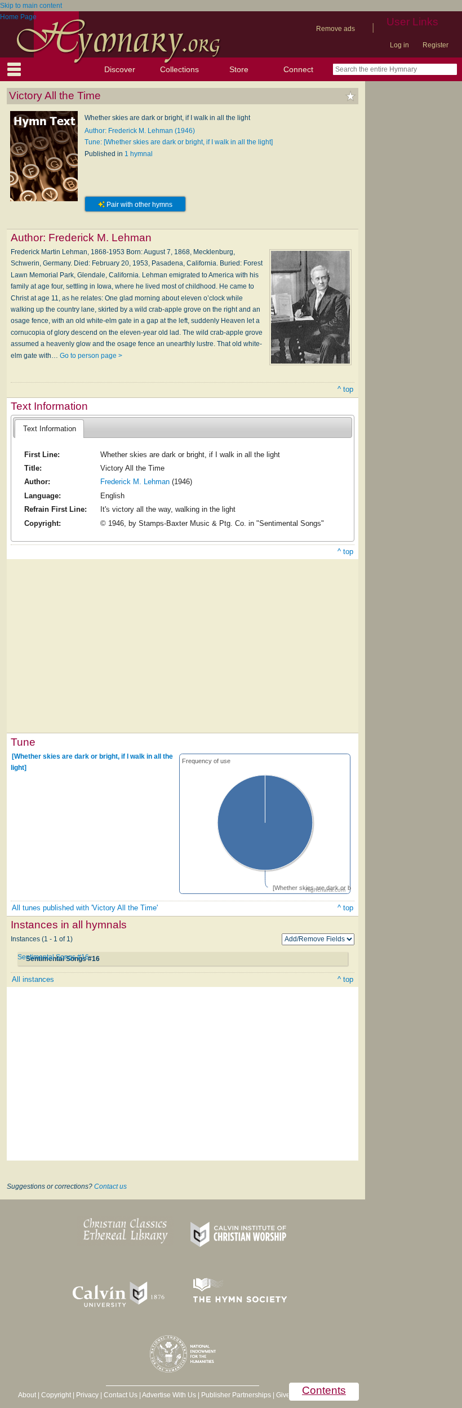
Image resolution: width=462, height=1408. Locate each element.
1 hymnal (139, 154)
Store (238, 69)
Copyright (56, 1395)
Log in (399, 45)
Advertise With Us (169, 1395)
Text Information (49, 428)
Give (283, 1395)
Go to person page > (91, 356)
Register (435, 45)
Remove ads (335, 29)
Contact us (110, 1186)
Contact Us (120, 1395)
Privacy (87, 1395)
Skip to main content (31, 6)
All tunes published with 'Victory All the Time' (85, 908)
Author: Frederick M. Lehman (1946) (140, 131)
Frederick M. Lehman (135, 481)
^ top (345, 389)
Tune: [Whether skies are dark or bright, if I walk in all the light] (179, 142)
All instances (33, 979)
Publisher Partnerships (236, 1395)
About (27, 1395)
